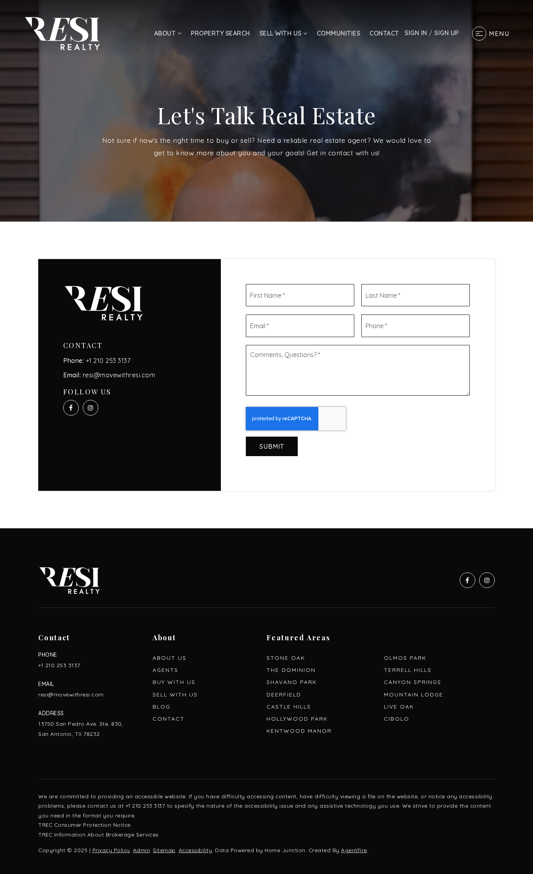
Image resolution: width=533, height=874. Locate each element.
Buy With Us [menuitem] (174, 682)
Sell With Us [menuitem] (281, 33)
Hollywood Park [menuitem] (297, 718)
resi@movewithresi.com (119, 375)
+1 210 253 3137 (108, 360)
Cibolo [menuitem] (396, 718)
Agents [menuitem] (165, 669)
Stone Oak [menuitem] (285, 657)
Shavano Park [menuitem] (291, 682)
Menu (499, 33)
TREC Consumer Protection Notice (84, 824)
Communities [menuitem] (339, 33)
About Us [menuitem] (170, 657)
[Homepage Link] (62, 33)
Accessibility (195, 850)
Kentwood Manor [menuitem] (299, 730)
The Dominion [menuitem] (291, 669)
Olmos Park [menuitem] (405, 657)
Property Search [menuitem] (220, 33)
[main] (266, 264)
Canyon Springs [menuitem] (412, 682)
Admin (141, 850)
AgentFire (354, 850)
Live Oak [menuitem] (399, 706)
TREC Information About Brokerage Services (98, 834)
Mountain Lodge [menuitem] (413, 694)
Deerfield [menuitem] (283, 694)
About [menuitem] (166, 33)
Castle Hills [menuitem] (288, 706)
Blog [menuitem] (162, 706)
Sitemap (164, 850)
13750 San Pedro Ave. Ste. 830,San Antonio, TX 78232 (80, 728)
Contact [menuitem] (384, 33)
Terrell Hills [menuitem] (408, 669)
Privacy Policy (111, 850)
